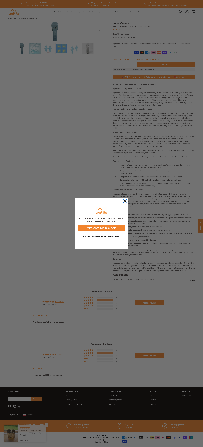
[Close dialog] (125, 201)
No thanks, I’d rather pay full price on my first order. (101, 237)
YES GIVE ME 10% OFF (101, 228)
